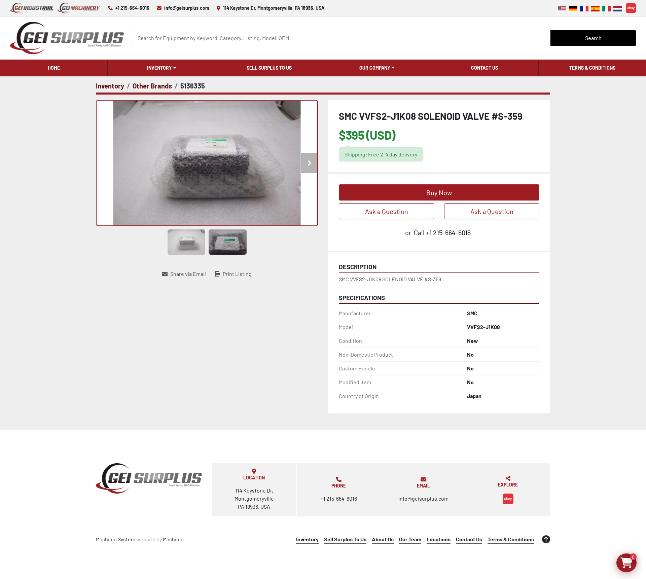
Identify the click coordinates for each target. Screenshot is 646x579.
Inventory (159, 68)
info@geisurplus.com (186, 8)
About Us (383, 539)
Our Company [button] (374, 68)
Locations (439, 539)
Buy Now (439, 192)
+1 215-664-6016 (132, 8)
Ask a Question (386, 211)
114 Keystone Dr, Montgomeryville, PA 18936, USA (273, 8)
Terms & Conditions (592, 68)
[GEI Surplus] (149, 478)
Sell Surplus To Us (269, 68)
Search (593, 38)
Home (54, 68)
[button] (161, 68)
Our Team (410, 539)
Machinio (173, 539)
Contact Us (484, 68)
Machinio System (115, 539)
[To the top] (546, 539)
